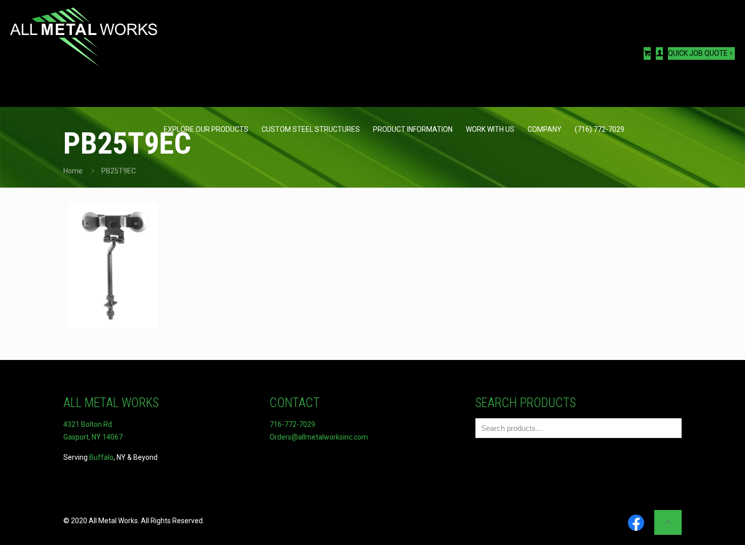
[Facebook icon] (636, 523)
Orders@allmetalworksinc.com (319, 437)
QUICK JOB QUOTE (698, 53)
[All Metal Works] (83, 38)
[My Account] (659, 53)
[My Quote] (647, 53)
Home (73, 171)
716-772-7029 (292, 424)
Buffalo (101, 457)
